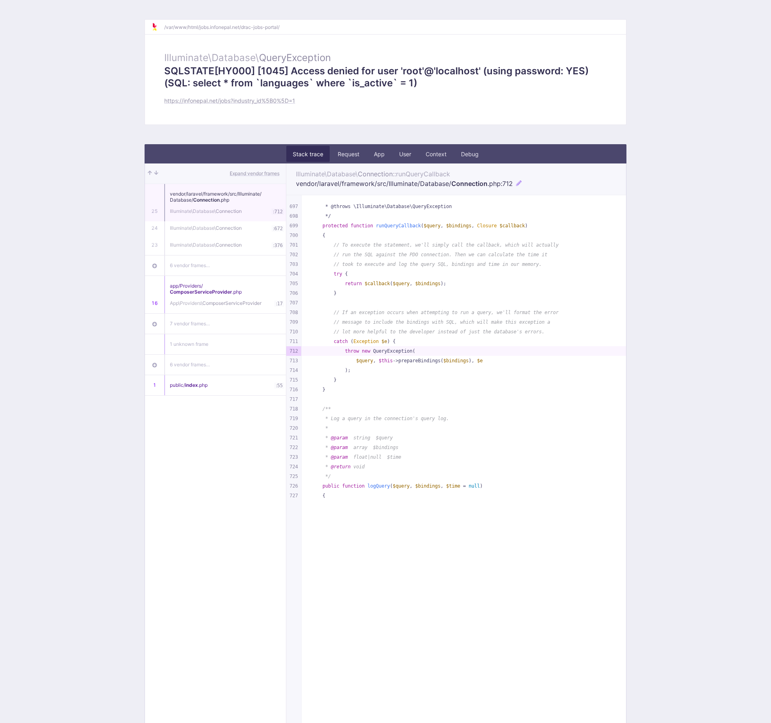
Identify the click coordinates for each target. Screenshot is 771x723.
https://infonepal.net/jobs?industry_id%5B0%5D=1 (229, 100)
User (405, 154)
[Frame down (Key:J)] (156, 173)
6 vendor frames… (190, 265)
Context (436, 154)
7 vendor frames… (190, 324)
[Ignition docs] (157, 27)
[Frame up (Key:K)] (149, 173)
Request (348, 154)
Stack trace (308, 154)
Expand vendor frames (254, 173)
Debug (470, 154)
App (379, 154)
